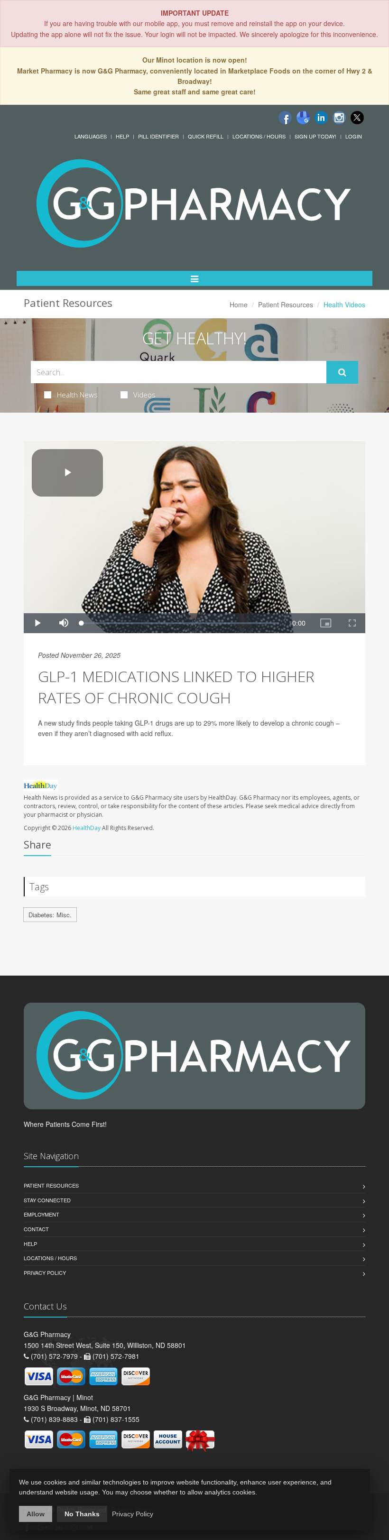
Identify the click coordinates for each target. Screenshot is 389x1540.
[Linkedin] (321, 117)
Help (122, 136)
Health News (77, 394)
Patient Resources (285, 304)
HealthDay (87, 828)
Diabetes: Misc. (50, 914)
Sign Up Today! (315, 136)
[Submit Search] (342, 372)
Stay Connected (47, 1200)
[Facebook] (285, 117)
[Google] (303, 117)
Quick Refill (205, 136)
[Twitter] (357, 117)
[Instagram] (339, 117)
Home (239, 304)
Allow (36, 1514)
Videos (144, 394)
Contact (36, 1229)
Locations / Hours (259, 136)
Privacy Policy (45, 1272)
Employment (41, 1214)
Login (353, 136)
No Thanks (82, 1514)
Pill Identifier (158, 136)
